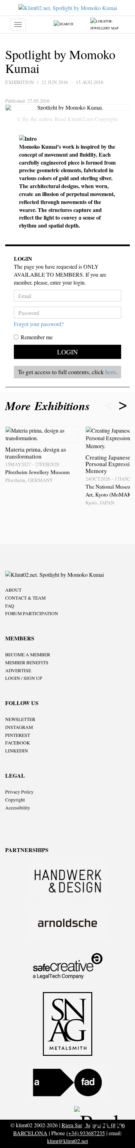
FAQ (9, 606)
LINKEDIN (16, 751)
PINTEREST (17, 735)
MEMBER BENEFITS (26, 662)
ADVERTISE (18, 670)
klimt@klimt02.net (67, 1141)
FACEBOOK (17, 743)
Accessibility (17, 808)
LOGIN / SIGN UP (23, 678)
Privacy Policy (19, 792)
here (110, 372)
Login (67, 352)
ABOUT (13, 590)
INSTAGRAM (19, 727)
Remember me (37, 337)
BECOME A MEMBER (27, 654)
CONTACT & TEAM (25, 598)
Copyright (15, 800)
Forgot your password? (39, 323)
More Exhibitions (49, 406)
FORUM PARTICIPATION (31, 613)
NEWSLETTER (20, 719)
